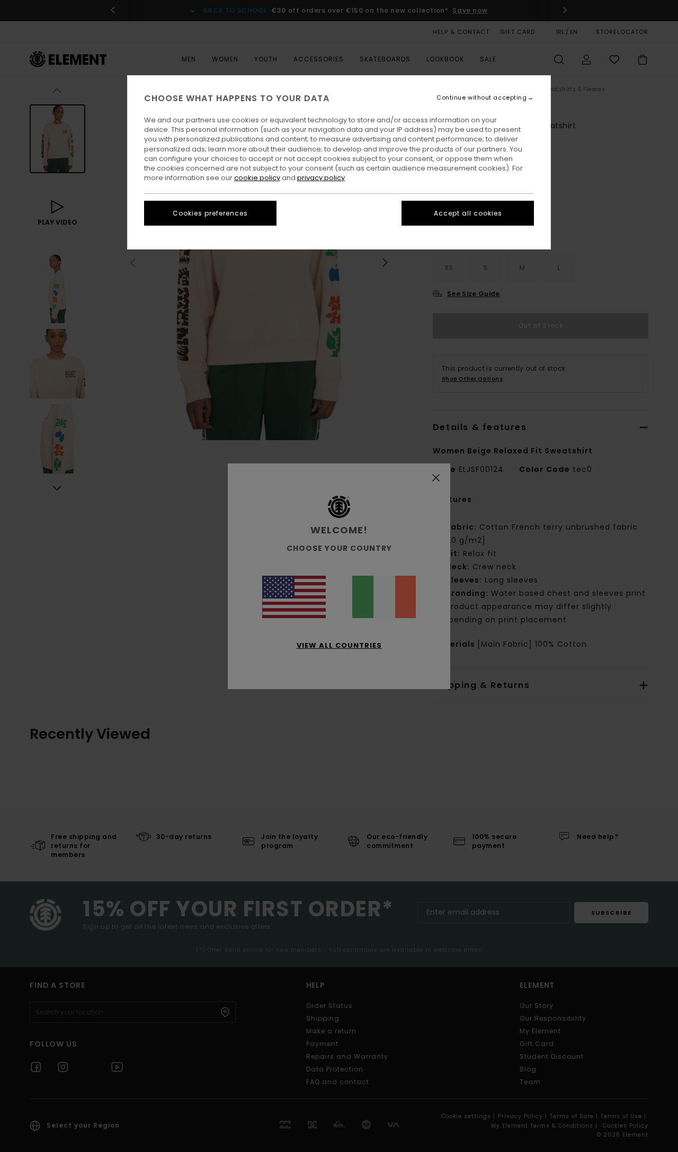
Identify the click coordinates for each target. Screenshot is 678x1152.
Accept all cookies (468, 213)
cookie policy (257, 178)
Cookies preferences (210, 213)
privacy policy (321, 178)
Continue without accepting (481, 98)
